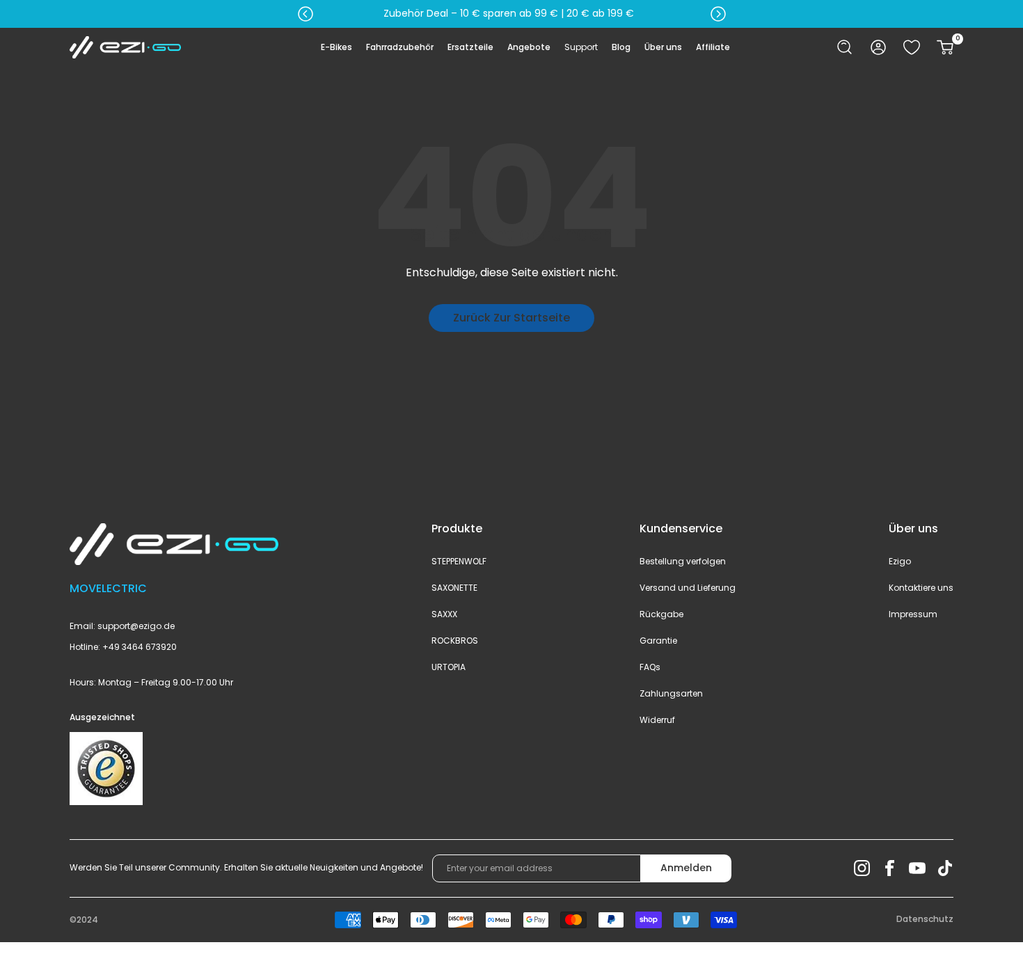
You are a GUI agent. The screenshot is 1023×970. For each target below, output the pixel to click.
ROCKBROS (454, 640)
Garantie (658, 640)
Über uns (663, 47)
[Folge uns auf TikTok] (945, 868)
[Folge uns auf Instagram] (861, 868)
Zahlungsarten (671, 693)
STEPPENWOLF (458, 561)
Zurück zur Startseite (511, 318)
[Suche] (844, 47)
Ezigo (900, 561)
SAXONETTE (454, 588)
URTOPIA (448, 667)
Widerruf (657, 720)
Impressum (913, 614)
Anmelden (686, 868)
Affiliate (713, 47)
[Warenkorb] (945, 47)
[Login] (878, 47)
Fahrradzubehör (400, 47)
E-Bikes (336, 47)
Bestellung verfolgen (683, 561)
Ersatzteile (470, 47)
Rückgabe (661, 614)
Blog (621, 47)
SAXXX (444, 614)
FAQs (650, 667)
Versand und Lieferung (688, 588)
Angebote (528, 47)
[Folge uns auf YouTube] (917, 868)
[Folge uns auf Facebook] (889, 868)
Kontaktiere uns (921, 588)
